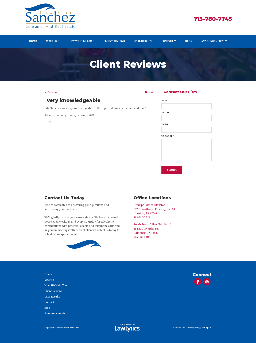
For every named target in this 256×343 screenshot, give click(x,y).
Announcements (212, 41)
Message (167, 136)
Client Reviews (114, 41)
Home (33, 41)
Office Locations (152, 197)
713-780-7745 (213, 19)
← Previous (50, 92)
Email (165, 124)
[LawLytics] (128, 328)
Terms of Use (178, 327)
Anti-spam (206, 327)
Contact (167, 41)
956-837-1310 (142, 237)
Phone (166, 112)
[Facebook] (197, 282)
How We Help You (80, 41)
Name (165, 100)
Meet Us (51, 41)
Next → (149, 92)
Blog (188, 41)
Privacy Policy (193, 327)
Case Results (143, 41)
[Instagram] (207, 282)
